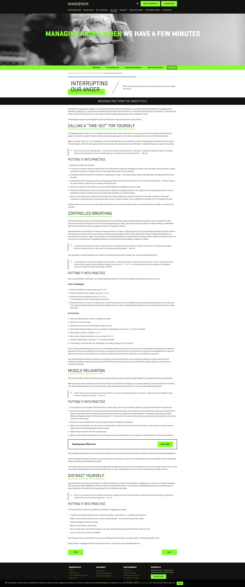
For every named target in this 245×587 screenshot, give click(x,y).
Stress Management (133, 67)
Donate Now (169, 3)
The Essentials (112, 67)
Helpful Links (73, 578)
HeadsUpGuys (78, 4)
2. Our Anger (88, 73)
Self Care (113, 10)
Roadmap (96, 67)
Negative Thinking (155, 67)
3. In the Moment (98, 73)
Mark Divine (129, 264)
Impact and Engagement (104, 573)
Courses (172, 67)
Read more (165, 444)
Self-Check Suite (102, 10)
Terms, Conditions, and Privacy (79, 575)
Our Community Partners (131, 575)
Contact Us (76, 573)
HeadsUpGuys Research (103, 576)
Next (169, 552)
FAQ (70, 573)
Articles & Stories (136, 10)
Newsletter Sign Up (130, 573)
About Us (72, 570)
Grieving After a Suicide (131, 578)
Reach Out (123, 10)
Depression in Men (74, 10)
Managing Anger (73, 73)
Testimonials (100, 571)
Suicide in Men (88, 10)
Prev (76, 552)
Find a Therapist (150, 3)
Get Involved (166, 10)
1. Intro (81, 73)
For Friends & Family (152, 10)
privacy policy (144, 583)
